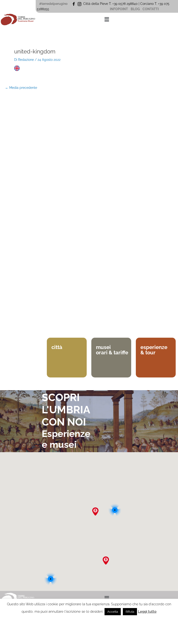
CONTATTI (151, 9)
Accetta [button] (112, 611)
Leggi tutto (147, 611)
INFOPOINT (119, 9)
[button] (107, 19)
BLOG (135, 9)
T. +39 (159, 4)
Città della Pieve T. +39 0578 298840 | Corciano (119, 4)
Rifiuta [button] (130, 611)
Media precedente (21, 88)
